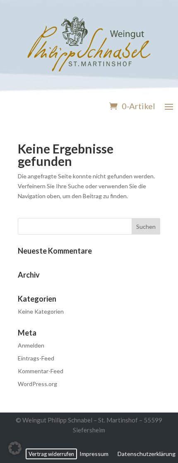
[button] (15, 448)
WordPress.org (37, 383)
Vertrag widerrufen (51, 454)
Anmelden (31, 345)
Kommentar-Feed (40, 370)
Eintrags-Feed (36, 358)
